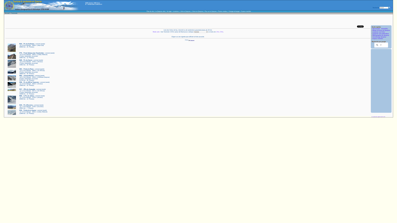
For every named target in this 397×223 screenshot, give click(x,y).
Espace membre (246, 11)
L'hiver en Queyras (197, 11)
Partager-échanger (234, 11)
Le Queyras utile (160, 11)
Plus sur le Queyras (210, 11)
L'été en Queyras (185, 11)
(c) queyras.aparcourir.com (378, 116)
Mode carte (156, 32)
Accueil (7, 13)
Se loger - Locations (173, 11)
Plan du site (150, 11)
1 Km (217, 32)
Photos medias (222, 11)
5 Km (221, 32)
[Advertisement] (354, 20)
